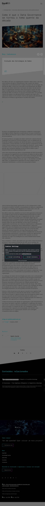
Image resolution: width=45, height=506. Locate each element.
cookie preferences (26, 253)
